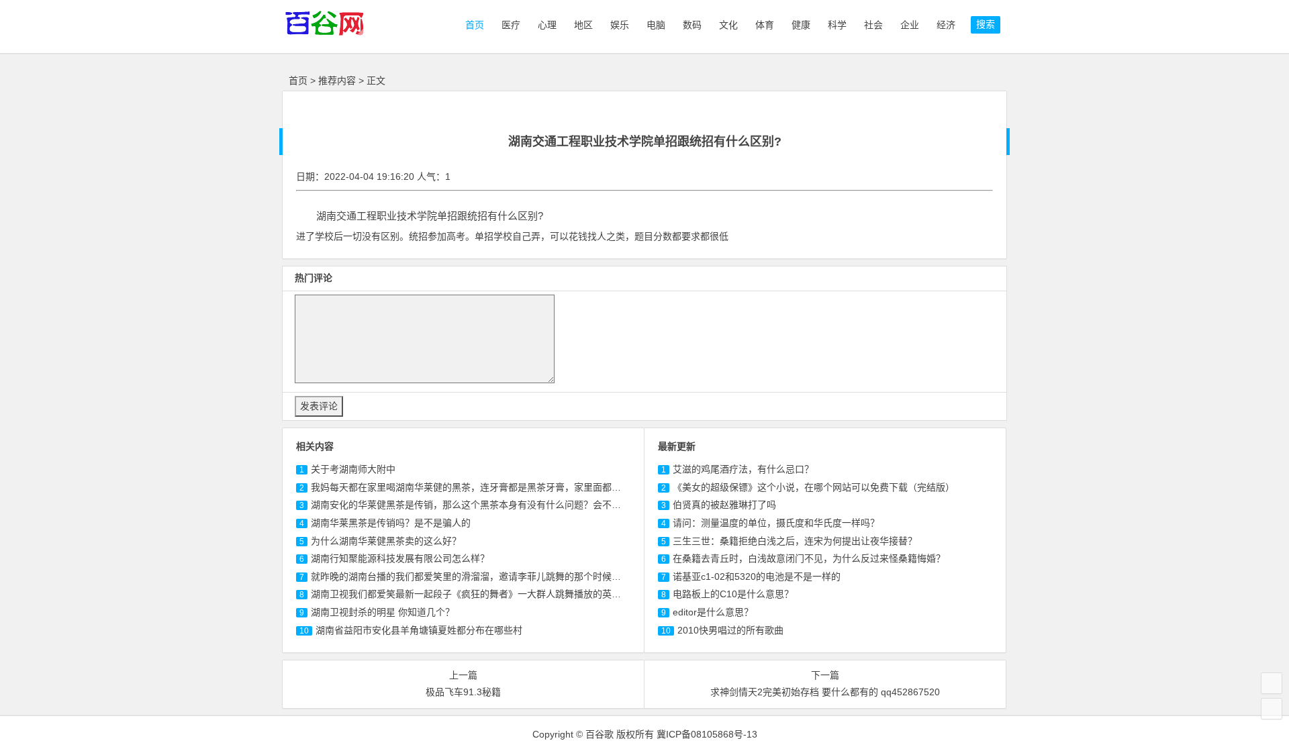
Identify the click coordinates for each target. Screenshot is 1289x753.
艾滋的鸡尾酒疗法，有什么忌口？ (743, 469)
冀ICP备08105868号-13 (707, 734)
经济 (946, 24)
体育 (764, 24)
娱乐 (619, 24)
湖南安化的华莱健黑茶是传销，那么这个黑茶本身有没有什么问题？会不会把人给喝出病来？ (503, 504)
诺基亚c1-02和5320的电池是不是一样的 (757, 576)
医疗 (511, 24)
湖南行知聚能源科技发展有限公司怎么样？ (400, 558)
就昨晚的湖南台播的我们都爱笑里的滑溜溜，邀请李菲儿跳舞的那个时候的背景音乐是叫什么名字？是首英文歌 (541, 576)
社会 (873, 24)
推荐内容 (337, 80)
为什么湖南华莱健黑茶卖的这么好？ (386, 541)
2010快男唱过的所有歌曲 (730, 630)
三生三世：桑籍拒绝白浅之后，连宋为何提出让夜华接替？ (795, 541)
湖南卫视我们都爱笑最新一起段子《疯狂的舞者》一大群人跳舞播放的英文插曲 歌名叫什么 (500, 594)
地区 (583, 24)
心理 (547, 24)
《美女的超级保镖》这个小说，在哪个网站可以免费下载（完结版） (814, 487)
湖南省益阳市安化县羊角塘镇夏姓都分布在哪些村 (419, 630)
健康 (801, 24)
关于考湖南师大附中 (353, 469)
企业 (909, 24)
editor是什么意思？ (713, 612)
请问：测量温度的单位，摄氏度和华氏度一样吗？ (776, 522)
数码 (692, 24)
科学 (837, 24)
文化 (728, 24)
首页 (473, 24)
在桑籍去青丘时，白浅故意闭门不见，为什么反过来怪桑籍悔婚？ (809, 558)
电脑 (656, 24)
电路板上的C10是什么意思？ (733, 594)
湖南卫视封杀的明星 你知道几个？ (383, 612)
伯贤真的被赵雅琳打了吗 (724, 504)
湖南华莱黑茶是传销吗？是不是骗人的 (391, 522)
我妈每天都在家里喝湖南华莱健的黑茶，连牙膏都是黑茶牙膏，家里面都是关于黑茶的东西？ (503, 487)
